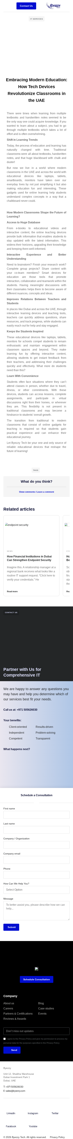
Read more (12, 591)
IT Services (36, 19)
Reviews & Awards (14, 1018)
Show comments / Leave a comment (36, 492)
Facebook (11, 1126)
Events (42, 1013)
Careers (8, 1008)
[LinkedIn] (11, 1108)
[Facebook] (11, 1121)
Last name (9, 823)
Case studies (46, 1008)
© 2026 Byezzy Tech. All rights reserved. (25, 1137)
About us (8, 1003)
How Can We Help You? (16, 883)
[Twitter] (55, 1108)
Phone (6, 868)
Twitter (55, 1113)
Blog (41, 1003)
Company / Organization (16, 838)
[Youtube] (33, 1121)
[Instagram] (33, 1108)
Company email (11, 853)
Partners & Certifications (18, 1013)
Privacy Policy (57, 1137)
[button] (40, 6)
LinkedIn (11, 1113)
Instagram (33, 1113)
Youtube (33, 1126)
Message (8, 898)
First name (9, 808)
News (10, 551)
